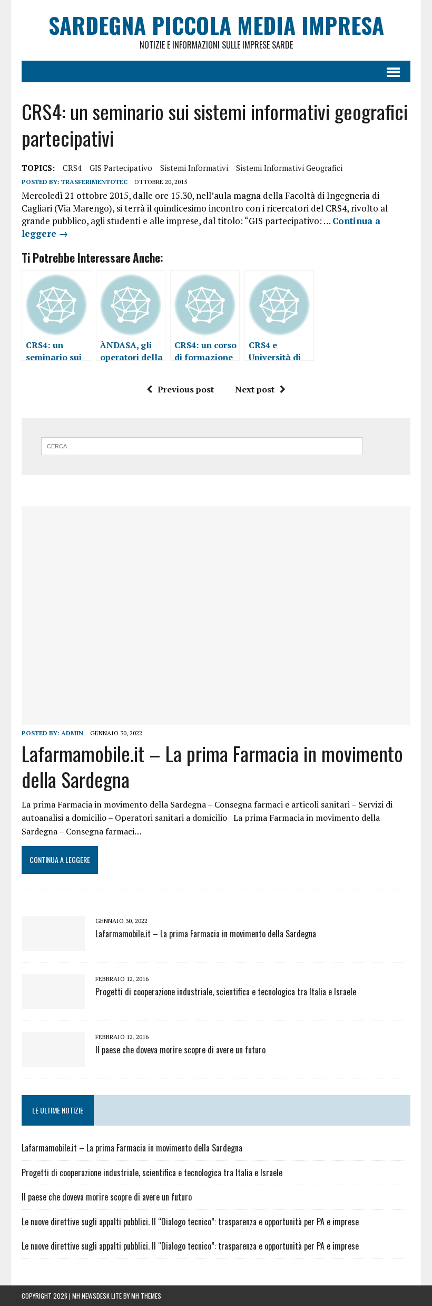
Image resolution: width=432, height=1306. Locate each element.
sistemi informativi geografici (289, 167)
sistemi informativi (194, 167)
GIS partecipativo (121, 167)
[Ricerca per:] (202, 445)
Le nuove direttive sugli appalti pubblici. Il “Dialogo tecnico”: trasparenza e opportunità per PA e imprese (190, 1221)
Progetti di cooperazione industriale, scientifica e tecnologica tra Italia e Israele (225, 991)
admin (72, 733)
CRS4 (72, 167)
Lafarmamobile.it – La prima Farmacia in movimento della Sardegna (212, 766)
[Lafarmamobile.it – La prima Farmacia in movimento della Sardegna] (216, 718)
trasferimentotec (94, 182)
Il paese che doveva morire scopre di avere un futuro (180, 1049)
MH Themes (146, 1295)
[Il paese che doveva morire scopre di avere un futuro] (53, 1059)
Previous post (186, 389)
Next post (254, 389)
